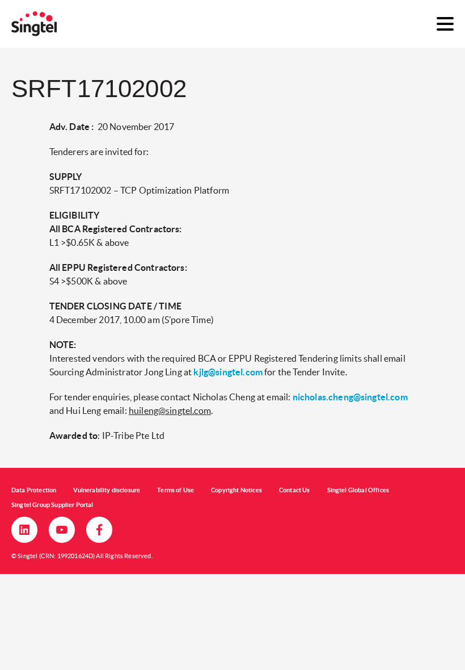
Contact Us (294, 490)
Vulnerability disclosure (106, 490)
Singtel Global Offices (358, 490)
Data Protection (33, 490)
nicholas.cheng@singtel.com (350, 397)
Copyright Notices (236, 490)
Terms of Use (175, 490)
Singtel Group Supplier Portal (52, 504)
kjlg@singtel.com (228, 372)
